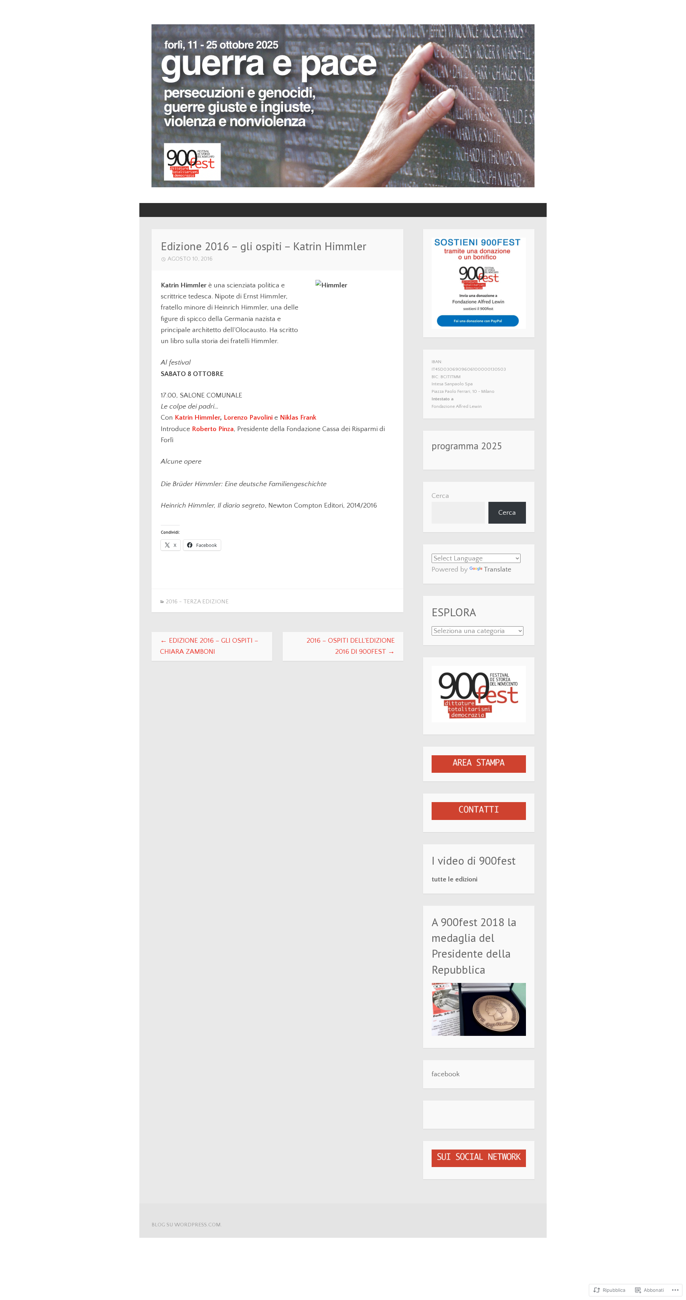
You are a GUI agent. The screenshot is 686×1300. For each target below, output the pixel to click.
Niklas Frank (298, 417)
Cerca (440, 496)
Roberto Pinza (213, 429)
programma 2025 (467, 446)
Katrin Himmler (197, 417)
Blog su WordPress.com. (186, 1225)
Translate (497, 569)
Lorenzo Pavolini (248, 417)
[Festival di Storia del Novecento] (343, 185)
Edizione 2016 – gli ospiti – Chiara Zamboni (209, 646)
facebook (445, 1074)
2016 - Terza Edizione (197, 601)
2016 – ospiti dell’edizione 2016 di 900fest (351, 646)
